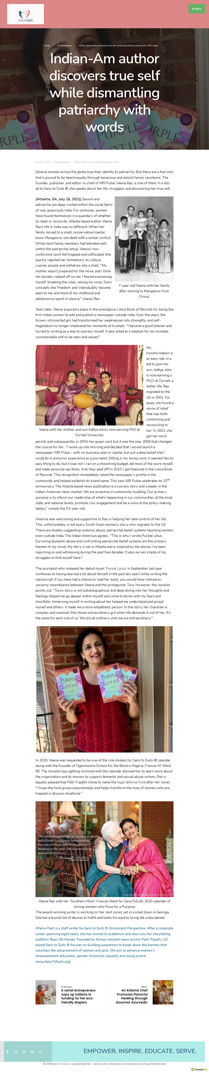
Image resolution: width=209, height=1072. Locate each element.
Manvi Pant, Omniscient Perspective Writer (97, 162)
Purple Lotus (116, 568)
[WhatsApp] (40, 1051)
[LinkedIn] (32, 1051)
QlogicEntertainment (154, 1063)
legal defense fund (132, 782)
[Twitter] (15, 1051)
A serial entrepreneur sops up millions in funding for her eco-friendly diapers (78, 994)
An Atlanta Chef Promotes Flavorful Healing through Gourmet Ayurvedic (132, 994)
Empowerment (64, 45)
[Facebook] (7, 1051)
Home (46, 45)
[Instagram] (24, 1051)
